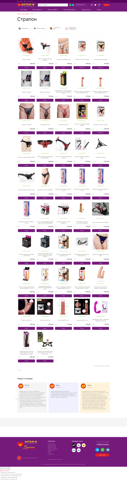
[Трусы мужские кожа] (45, 111)
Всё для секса (86, 9)
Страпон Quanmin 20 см (63, 320)
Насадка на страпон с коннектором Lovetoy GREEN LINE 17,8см (82, 92)
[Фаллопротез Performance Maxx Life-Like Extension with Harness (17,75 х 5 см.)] (45, 339)
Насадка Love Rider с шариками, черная (82, 157)
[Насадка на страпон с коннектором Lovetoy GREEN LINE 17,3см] (100, 78)
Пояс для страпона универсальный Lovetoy (63, 157)
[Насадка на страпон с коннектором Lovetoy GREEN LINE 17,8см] (82, 78)
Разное (99, 9)
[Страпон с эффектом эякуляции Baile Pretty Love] (63, 241)
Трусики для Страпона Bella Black (45, 189)
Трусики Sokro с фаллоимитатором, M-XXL (100, 255)
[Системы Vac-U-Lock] (51, 28)
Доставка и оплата (96, 1)
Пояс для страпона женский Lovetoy (26, 189)
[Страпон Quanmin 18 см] (26, 306)
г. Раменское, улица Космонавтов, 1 (9, 477)
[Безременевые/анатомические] (67, 28)
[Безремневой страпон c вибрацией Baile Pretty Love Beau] (100, 306)
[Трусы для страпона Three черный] (100, 208)
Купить (26, 67)
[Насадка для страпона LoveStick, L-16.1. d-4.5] (63, 176)
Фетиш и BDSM (52, 9)
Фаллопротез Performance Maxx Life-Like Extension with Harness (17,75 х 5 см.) (45, 353)
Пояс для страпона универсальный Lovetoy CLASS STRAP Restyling (45, 222)
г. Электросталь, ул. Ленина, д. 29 (8, 479)
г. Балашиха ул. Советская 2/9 (7, 472)
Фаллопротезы (25, 28)
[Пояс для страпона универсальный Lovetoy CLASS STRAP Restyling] (45, 208)
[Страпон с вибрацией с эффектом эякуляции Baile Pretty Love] (63, 274)
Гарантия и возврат (52, 447)
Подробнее (82, 67)
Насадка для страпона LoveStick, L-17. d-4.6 (26, 222)
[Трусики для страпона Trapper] (82, 45)
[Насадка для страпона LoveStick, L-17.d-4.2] (100, 176)
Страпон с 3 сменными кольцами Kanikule (82, 124)
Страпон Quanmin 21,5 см (82, 320)
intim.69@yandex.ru (30, 1)
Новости (50, 451)
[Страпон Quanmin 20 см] (63, 306)
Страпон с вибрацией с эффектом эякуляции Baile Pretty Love (64, 287)
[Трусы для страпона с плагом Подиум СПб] (63, 208)
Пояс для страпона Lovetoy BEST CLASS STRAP (26, 255)
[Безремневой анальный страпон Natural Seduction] (82, 241)
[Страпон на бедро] (26, 45)
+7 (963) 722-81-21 (79, 4)
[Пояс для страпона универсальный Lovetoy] (63, 143)
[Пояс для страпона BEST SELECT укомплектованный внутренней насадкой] (45, 241)
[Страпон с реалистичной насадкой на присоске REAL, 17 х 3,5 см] (26, 274)
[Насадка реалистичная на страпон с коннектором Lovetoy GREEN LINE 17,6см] (63, 78)
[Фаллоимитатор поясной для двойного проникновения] (100, 274)
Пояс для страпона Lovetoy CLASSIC (26, 157)
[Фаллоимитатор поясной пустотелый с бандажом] (82, 208)
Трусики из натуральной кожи (63, 59)
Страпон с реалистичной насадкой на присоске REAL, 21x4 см (82, 287)
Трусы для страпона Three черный (101, 222)
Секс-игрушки (36, 9)
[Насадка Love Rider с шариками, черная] (82, 143)
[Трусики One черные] (26, 78)
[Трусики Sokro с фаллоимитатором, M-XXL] (100, 241)
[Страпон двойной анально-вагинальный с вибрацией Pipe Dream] (45, 274)
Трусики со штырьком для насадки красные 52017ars (45, 157)
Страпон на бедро (26, 59)
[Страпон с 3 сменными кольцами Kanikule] (82, 111)
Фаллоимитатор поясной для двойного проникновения (100, 287)
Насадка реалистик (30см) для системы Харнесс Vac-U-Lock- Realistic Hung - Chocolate (26, 353)
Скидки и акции (51, 450)
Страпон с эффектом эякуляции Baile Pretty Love (63, 255)
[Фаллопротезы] (19, 28)
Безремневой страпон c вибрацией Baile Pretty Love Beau (100, 320)
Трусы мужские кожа (45, 124)
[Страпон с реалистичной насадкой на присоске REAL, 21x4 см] (82, 274)
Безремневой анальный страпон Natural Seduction (82, 255)
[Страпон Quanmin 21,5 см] (82, 306)
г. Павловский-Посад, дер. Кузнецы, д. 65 (10, 475)
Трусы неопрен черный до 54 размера (45, 59)
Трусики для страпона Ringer (100, 59)
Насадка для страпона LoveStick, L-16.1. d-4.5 (63, 190)
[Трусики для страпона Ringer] (100, 45)
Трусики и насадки (41, 28)
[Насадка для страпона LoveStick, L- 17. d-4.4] (82, 176)
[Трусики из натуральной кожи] (63, 45)
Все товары (23, 9)
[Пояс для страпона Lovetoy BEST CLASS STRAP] (26, 241)
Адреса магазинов (106, 1)
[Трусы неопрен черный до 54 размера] (45, 45)
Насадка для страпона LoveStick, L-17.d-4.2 (100, 190)
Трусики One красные (45, 92)
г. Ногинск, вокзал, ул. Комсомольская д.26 (11, 474)
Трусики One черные (26, 92)
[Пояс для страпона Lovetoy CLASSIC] (26, 143)
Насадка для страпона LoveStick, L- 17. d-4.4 (82, 190)
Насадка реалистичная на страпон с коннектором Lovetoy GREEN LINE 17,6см (63, 92)
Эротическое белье (69, 9)
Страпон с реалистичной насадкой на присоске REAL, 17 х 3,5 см (26, 287)
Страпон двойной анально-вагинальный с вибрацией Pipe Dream (45, 288)
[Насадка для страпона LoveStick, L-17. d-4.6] (26, 208)
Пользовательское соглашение (55, 459)
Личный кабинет (51, 443)
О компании (50, 454)
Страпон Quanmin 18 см (26, 320)
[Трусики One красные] (45, 78)
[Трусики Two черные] (26, 111)
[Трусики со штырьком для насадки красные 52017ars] (45, 143)
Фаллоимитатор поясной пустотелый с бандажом (82, 222)
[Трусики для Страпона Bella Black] (45, 176)
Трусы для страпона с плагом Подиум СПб (63, 222)
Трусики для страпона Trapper (82, 59)
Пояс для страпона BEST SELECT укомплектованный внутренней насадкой (45, 255)
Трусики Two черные (26, 124)
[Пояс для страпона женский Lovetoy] (26, 176)
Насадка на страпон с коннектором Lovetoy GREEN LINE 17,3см (100, 92)
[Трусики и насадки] (35, 28)
